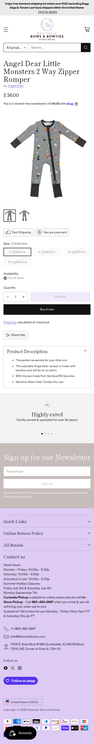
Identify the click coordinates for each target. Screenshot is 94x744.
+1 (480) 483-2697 (23, 629)
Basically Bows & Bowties (44, 709)
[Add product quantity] (23, 296)
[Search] (86, 47)
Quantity (9, 288)
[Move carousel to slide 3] (48, 433)
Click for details (47, 12)
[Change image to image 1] (9, 215)
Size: (15, 244)
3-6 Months (17, 252)
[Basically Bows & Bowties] (47, 29)
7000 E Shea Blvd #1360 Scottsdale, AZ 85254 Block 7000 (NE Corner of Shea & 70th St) (47, 646)
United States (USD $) (24, 702)
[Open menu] (5, 29)
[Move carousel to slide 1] (42, 433)
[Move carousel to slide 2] (45, 433)
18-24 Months (17, 262)
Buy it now (47, 309)
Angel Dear (16, 86)
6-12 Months (47, 252)
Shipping (9, 322)
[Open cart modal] (86, 29)
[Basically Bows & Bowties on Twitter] (12, 668)
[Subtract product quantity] (8, 296)
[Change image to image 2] (24, 215)
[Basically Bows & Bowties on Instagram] (19, 668)
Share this (18, 335)
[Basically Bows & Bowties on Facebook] (5, 668)
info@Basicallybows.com (27, 636)
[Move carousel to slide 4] (52, 433)
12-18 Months (76, 252)
